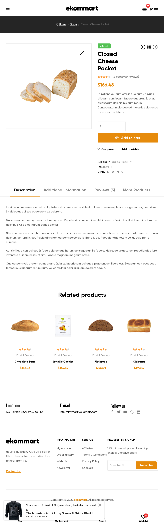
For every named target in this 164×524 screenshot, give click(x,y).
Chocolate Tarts (25, 361)
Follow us (117, 405)
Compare (107, 149)
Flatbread (101, 361)
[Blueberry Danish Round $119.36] (143, 47)
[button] (82, 52)
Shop (73, 24)
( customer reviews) (126, 76)
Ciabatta (139, 361)
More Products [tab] (136, 189)
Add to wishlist (130, 149)
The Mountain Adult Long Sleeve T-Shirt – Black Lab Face (61, 513)
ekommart (80, 499)
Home (62, 24)
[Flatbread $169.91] (155, 47)
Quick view (35, 328)
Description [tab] (25, 189)
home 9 (107, 166)
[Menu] (16, 8)
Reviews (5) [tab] (104, 189)
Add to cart (130, 138)
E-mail (65, 405)
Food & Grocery (121, 161)
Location (13, 405)
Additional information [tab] (65, 189)
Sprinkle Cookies (63, 361)
